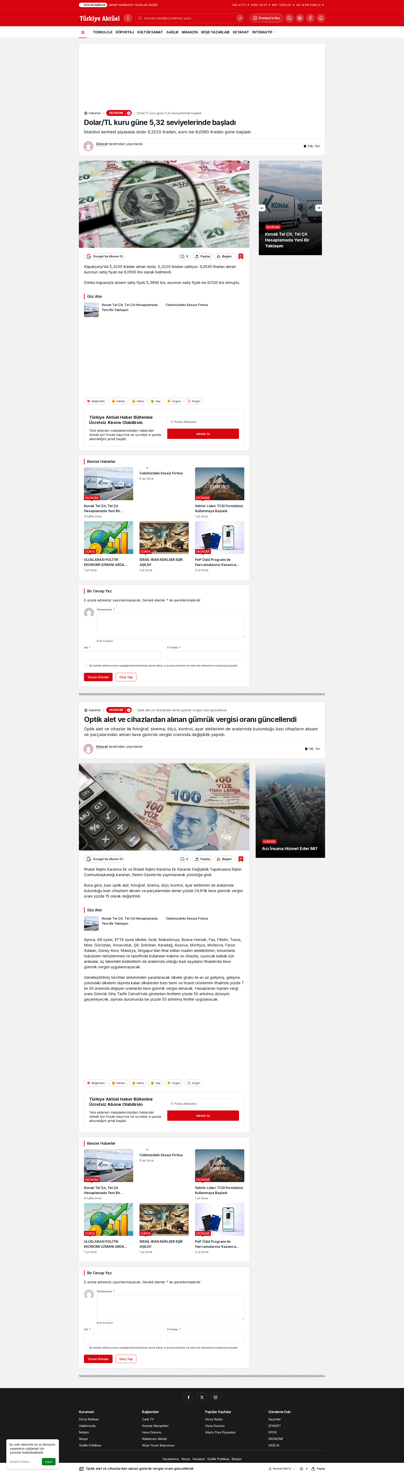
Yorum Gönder (98, 677)
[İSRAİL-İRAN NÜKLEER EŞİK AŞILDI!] (164, 546)
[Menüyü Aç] (128, 18)
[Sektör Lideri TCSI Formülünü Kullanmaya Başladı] (219, 492)
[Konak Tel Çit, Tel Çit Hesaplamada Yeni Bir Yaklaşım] (123, 309)
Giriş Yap (126, 677)
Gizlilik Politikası (19, 1461)
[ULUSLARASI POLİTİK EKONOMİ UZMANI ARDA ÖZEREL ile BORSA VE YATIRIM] (108, 546)
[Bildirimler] (321, 18)
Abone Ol (203, 434)
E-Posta (174, 647)
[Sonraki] (318, 208)
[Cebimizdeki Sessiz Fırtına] (205, 309)
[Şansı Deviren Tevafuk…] (290, 208)
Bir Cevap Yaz (99, 591)
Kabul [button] (48, 1461)
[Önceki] (262, 208)
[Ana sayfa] (83, 32)
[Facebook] (188, 1397)
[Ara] (289, 18)
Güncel (102, 144)
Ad (87, 647)
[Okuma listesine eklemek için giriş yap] (240, 256)
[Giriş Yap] (310, 18)
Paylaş (321, 1468)
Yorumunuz (106, 609)
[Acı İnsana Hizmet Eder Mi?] (290, 810)
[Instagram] (215, 1397)
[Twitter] (202, 1397)
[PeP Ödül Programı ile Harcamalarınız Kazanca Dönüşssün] (219, 546)
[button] (300, 18)
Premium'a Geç (269, 18)
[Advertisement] (202, 73)
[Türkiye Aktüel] (99, 18)
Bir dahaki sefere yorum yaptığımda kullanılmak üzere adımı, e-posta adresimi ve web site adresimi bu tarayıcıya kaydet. (163, 665)
